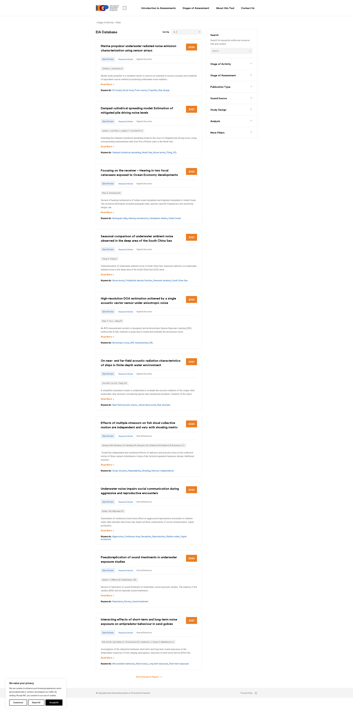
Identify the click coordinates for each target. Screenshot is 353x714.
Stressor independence (162, 470)
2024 (191, 47)
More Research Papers (147, 676)
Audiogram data (119, 218)
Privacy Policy (247, 693)
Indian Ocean (175, 218)
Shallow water (173, 536)
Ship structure (163, 405)
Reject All (36, 702)
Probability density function (139, 280)
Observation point (147, 405)
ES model (116, 90)
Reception (146, 536)
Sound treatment (140, 601)
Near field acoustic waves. (125, 405)
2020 (191, 423)
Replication (117, 601)
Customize (18, 702)
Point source (141, 90)
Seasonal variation (162, 280)
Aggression (117, 536)
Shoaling (146, 470)
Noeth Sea (147, 152)
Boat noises (142, 663)
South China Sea (180, 280)
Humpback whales (158, 218)
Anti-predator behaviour (123, 663)
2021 (191, 109)
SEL (175, 152)
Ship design (164, 90)
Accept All (54, 702)
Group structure (119, 470)
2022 (191, 171)
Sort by (166, 32)
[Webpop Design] (256, 693)
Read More (106, 84)
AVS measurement (139, 342)
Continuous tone (132, 536)
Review (127, 601)
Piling (169, 152)
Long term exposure (158, 663)
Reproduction (158, 536)
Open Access (108, 59)
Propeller (152, 90)
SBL (151, 342)
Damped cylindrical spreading (126, 152)
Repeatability (134, 470)
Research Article (126, 59)
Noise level (128, 90)
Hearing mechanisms (138, 218)
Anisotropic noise (120, 342)
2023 (191, 299)
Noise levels (159, 152)
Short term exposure (179, 663)
